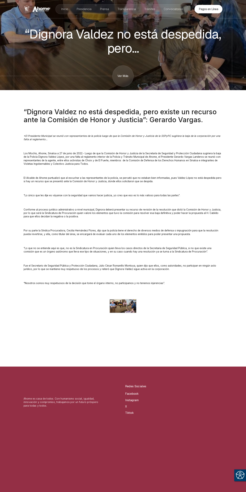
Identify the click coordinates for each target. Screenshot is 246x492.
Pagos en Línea (208, 9)
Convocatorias (173, 9)
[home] (37, 9)
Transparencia (126, 9)
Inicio (64, 9)
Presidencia (84, 9)
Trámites (149, 9)
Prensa (104, 9)
